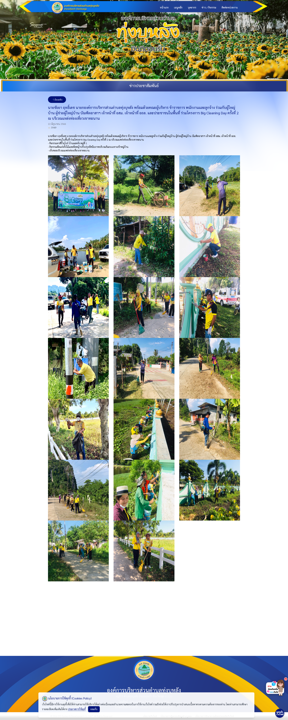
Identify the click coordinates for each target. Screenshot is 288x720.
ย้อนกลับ (58, 99)
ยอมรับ (93, 709)
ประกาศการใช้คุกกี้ (77, 709)
